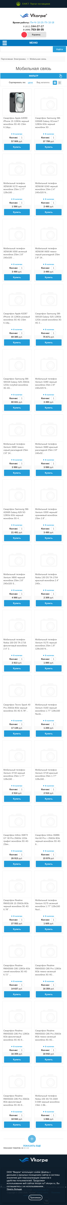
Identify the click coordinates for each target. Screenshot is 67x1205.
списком (59, 83)
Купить (17, 147)
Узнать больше (14, 1189)
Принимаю (35, 1197)
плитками (55, 83)
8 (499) (33, 29)
